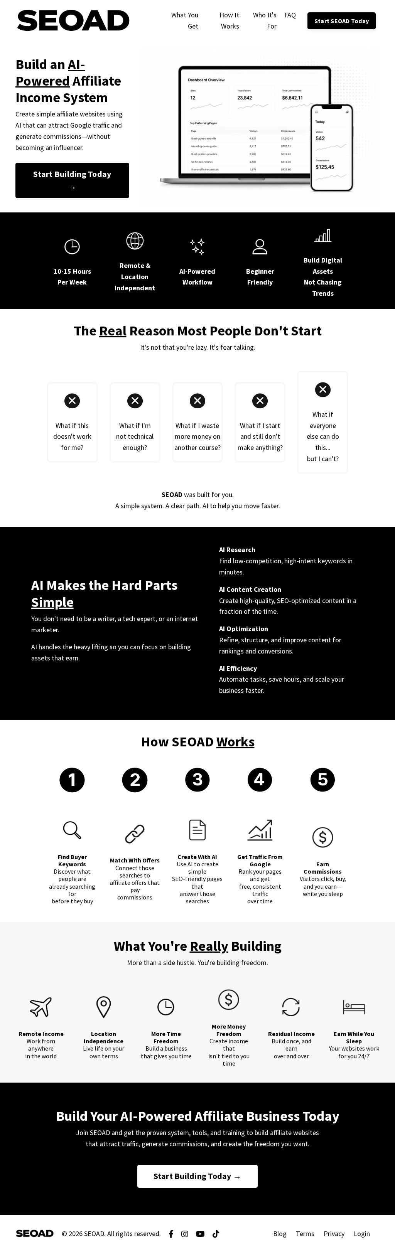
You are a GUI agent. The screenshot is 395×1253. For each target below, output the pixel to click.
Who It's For (264, 20)
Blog (280, 1233)
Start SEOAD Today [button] (341, 21)
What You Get (184, 20)
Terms (305, 1233)
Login (362, 1233)
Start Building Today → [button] (72, 180)
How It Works (229, 20)
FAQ (290, 14)
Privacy (334, 1233)
